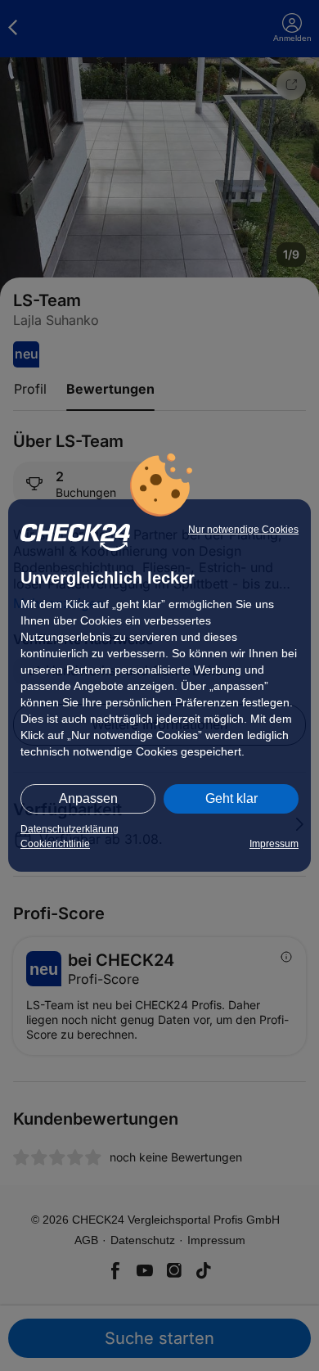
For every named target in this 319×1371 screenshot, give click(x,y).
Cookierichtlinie (55, 844)
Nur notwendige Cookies (243, 529)
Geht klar (231, 798)
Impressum (274, 844)
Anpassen (88, 798)
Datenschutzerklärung (69, 829)
